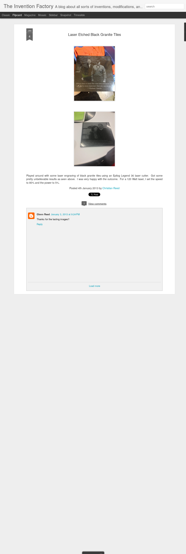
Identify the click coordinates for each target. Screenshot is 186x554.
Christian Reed (111, 188)
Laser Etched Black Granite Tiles (94, 34)
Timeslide (79, 15)
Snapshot (65, 15)
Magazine (30, 15)
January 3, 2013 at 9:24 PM (65, 214)
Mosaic (42, 15)
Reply (40, 224)
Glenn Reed (43, 214)
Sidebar (53, 15)
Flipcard (17, 15)
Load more (94, 286)
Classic (6, 15)
